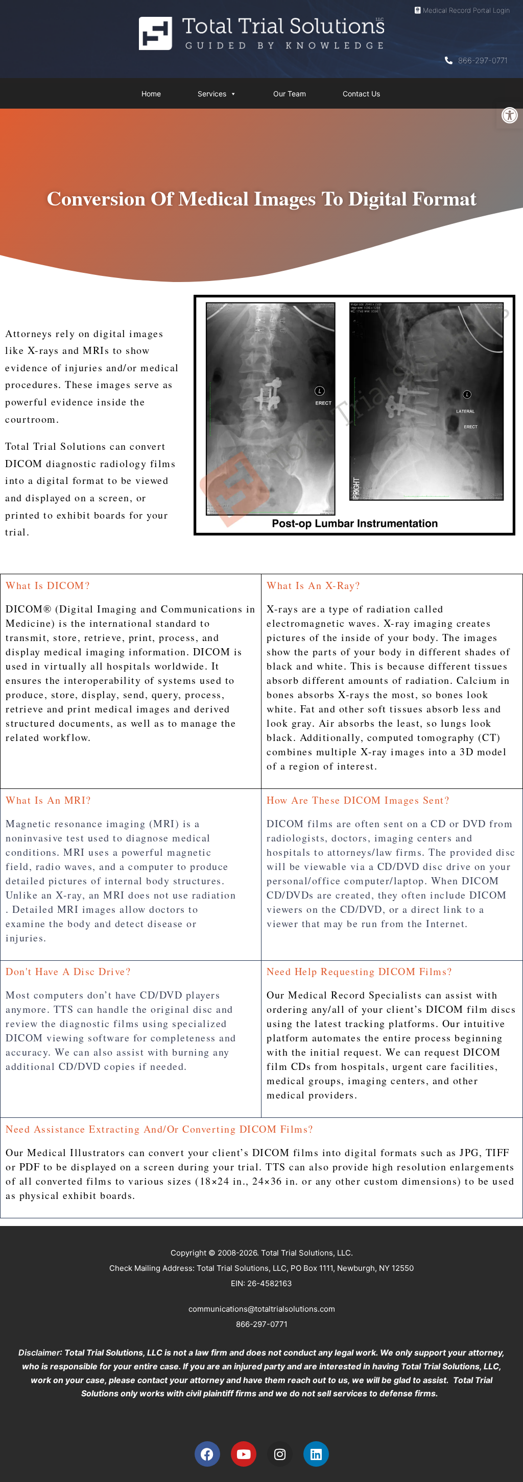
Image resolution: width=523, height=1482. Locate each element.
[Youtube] (243, 1454)
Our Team (289, 93)
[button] (509, 115)
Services (212, 93)
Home (151, 93)
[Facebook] (207, 1454)
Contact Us (361, 93)
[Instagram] (280, 1454)
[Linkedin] (316, 1454)
